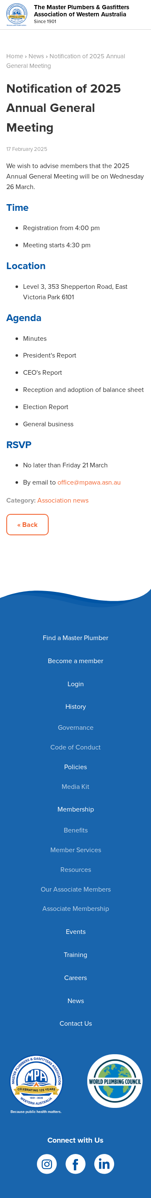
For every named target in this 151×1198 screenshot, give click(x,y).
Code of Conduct (75, 747)
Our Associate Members (76, 889)
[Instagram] (47, 1163)
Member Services (75, 850)
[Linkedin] (104, 1163)
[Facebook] (75, 1163)
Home (14, 56)
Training (75, 954)
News (36, 56)
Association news (63, 500)
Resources (75, 869)
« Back (27, 524)
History (75, 706)
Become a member (75, 661)
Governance (76, 727)
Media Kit (75, 786)
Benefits (76, 830)
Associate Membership (75, 908)
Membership (75, 809)
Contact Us (76, 1023)
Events (76, 931)
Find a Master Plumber (75, 638)
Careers (75, 978)
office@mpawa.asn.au (89, 482)
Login (76, 684)
